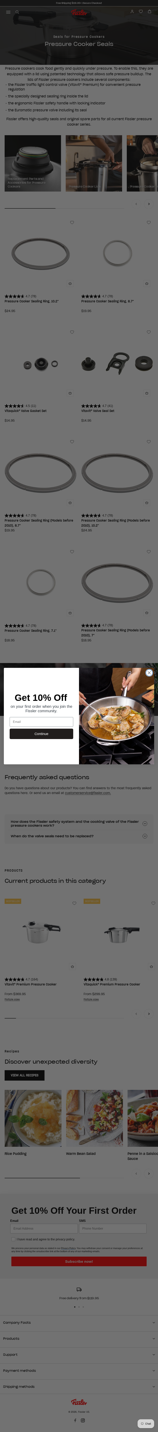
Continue (41, 734)
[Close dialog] (149, 672)
